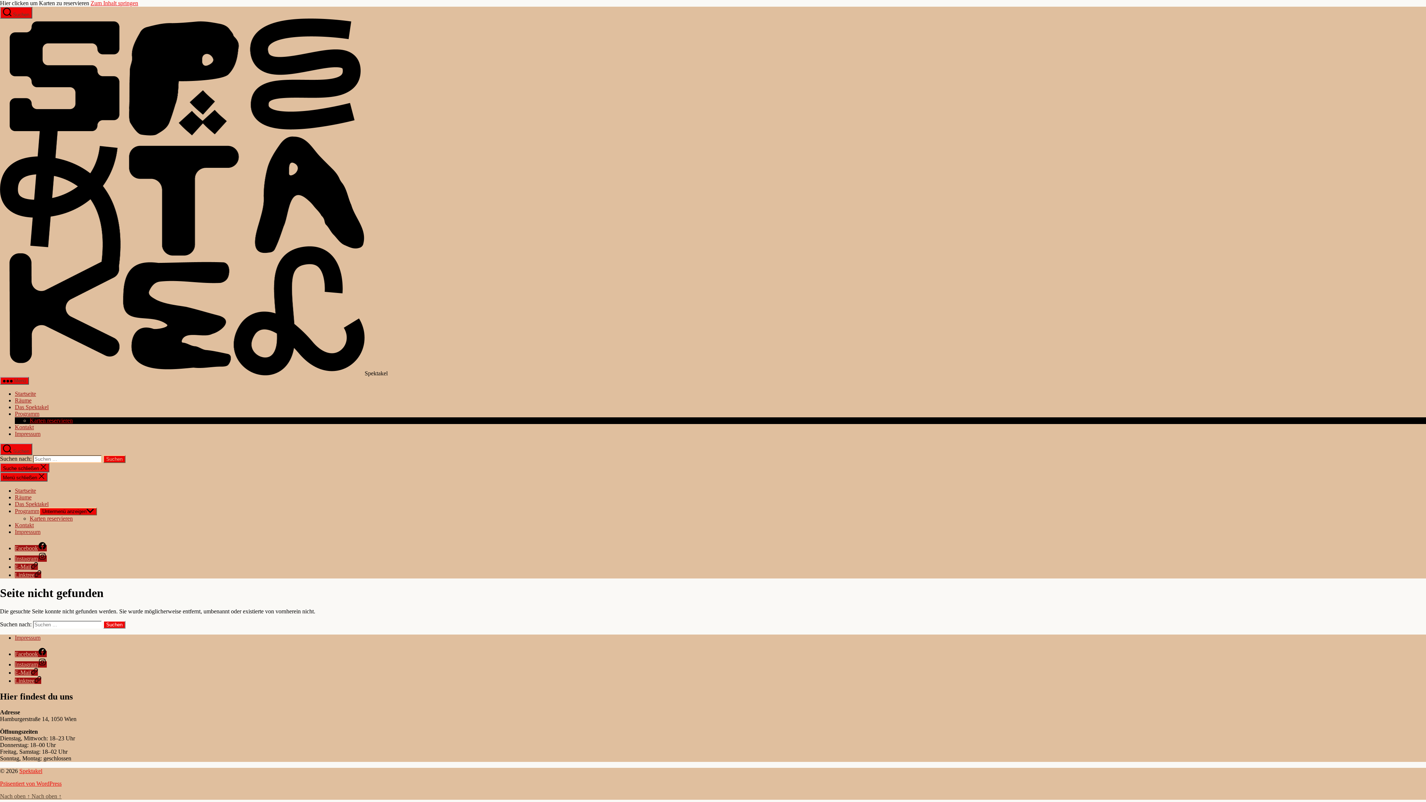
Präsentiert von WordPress (31, 783)
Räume (23, 400)
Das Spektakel (32, 407)
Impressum (27, 434)
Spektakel (30, 771)
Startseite (25, 394)
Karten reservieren (51, 420)
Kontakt (24, 427)
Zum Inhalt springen (114, 3)
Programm (27, 414)
